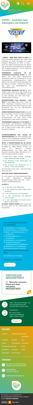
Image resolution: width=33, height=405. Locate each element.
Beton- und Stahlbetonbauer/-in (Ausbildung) (16, 233)
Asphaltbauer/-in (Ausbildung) (16, 228)
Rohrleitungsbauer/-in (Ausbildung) (13, 237)
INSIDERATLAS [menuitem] (5, 349)
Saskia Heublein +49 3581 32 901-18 (12, 370)
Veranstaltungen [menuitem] (16, 343)
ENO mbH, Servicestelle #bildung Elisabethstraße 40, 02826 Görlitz (16, 365)
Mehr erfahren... (16, 402)
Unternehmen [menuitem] (25, 343)
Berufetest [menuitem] (14, 339)
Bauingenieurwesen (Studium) (16, 248)
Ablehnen (4, 402)
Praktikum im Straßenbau (14, 256)
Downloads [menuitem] (15, 349)
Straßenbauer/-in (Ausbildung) (16, 240)
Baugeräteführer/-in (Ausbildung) (17, 230)
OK (10, 402)
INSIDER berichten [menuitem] (16, 333)
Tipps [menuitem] (22, 339)
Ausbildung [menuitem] (5, 339)
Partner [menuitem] (23, 349)
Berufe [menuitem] (23, 346)
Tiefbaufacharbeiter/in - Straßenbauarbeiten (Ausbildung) (16, 243)
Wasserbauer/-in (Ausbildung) (16, 246)
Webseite (16, 321)
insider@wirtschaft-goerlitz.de (15, 375)
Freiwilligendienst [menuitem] (6, 346)
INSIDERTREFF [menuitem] (5, 352)
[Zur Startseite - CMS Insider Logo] (5, 5)
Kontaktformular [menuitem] (16, 352)
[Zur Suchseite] (22, 3)
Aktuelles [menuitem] (14, 346)
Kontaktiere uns (10, 264)
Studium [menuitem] (4, 343)
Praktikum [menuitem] (4, 333)
